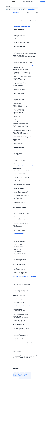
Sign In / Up (42, 1)
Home (24, 1)
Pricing (32, 1)
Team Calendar (28, 1)
